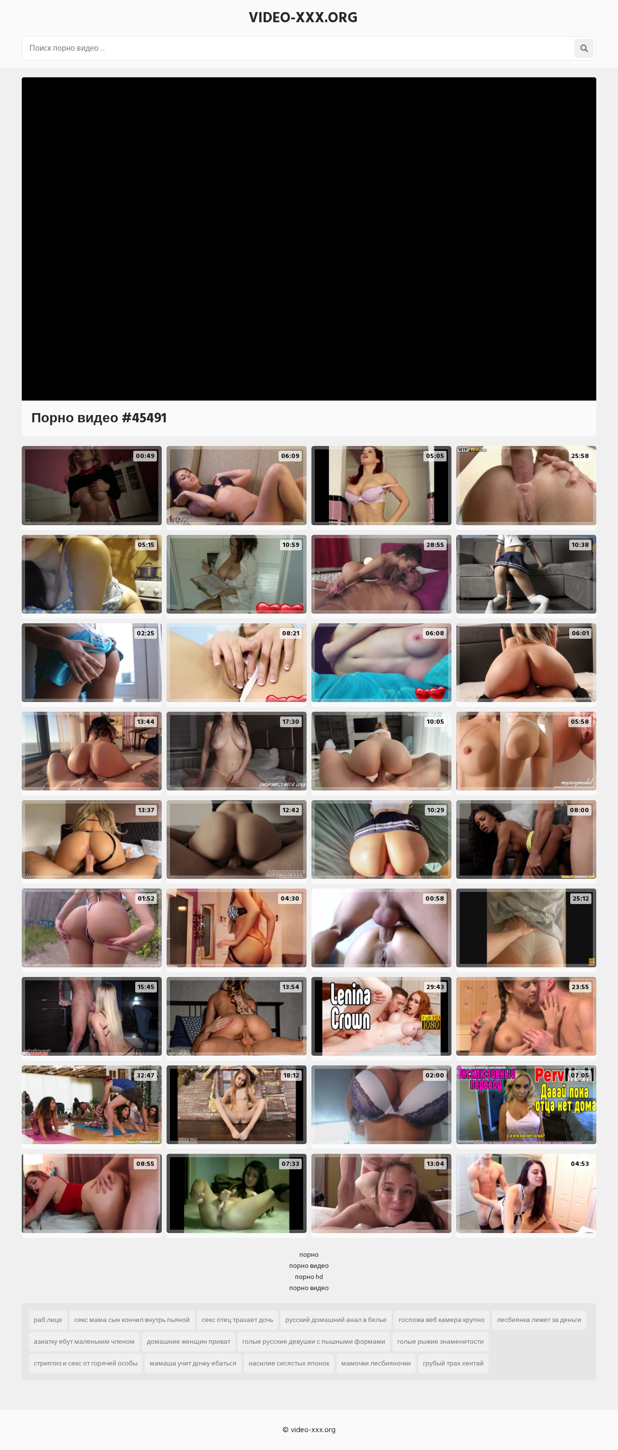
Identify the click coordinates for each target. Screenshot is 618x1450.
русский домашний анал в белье (336, 1319)
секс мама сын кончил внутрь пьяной (132, 1319)
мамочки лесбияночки (376, 1363)
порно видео (309, 1265)
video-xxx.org (303, 17)
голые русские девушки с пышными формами (313, 1341)
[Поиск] (584, 48)
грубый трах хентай (453, 1363)
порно (309, 1254)
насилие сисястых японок (289, 1363)
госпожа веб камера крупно (442, 1319)
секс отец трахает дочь (237, 1319)
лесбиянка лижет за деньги (539, 1319)
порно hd (309, 1276)
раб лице (48, 1319)
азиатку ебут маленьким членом (84, 1341)
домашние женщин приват (188, 1341)
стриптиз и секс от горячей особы (86, 1363)
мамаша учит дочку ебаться (193, 1363)
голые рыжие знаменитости (440, 1341)
